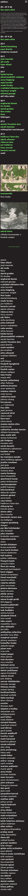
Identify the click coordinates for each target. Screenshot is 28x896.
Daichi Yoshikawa (9, 670)
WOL (2, 358)
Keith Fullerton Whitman (12, 821)
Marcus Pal (6, 426)
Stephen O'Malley (9, 708)
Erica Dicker (6, 810)
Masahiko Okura (8, 623)
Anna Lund (5, 498)
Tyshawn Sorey (8, 664)
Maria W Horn (7, 818)
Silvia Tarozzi (7, 331)
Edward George (8, 93)
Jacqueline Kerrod (9, 793)
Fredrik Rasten (7, 369)
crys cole (5, 651)
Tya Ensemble (7, 862)
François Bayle (8, 560)
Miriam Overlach (9, 796)
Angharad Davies (9, 103)
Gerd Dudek (6, 730)
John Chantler (7, 533)
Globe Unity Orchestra (11, 848)
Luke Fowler (6, 374)
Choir (3, 541)
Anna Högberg (7, 79)
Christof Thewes (8, 722)
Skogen (4, 525)
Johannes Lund (8, 467)
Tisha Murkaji (7, 697)
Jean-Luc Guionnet (9, 667)
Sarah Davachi (7, 446)
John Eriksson (7, 782)
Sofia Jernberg (8, 320)
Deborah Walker (8, 492)
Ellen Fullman (7, 383)
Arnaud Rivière (8, 563)
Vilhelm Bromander (10, 432)
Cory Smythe (7, 662)
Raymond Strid (8, 413)
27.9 (3, 121)
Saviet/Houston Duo (11, 124)
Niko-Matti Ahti (8, 435)
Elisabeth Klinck (8, 615)
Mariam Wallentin (9, 766)
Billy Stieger (6, 845)
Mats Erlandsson (9, 815)
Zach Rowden (7, 763)
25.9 (3, 43)
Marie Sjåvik (7, 769)
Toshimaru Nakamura (11, 448)
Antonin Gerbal (8, 495)
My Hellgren (6, 519)
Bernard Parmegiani (10, 569)
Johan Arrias (6, 801)
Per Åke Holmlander (10, 528)
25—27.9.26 (6, 7)
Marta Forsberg (8, 473)
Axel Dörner (6, 727)
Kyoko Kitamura (8, 812)
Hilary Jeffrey (7, 886)
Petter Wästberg (9, 558)
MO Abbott (6, 875)
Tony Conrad (7, 147)
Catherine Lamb (8, 396)
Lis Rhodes (5, 106)
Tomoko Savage (8, 684)
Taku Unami (6, 621)
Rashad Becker (8, 840)
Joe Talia (5, 629)
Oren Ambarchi (8, 388)
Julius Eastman (8, 823)
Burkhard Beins (8, 692)
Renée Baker (6, 755)
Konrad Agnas (7, 864)
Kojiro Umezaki (8, 758)
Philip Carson (7, 593)
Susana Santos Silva (10, 424)
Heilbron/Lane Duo (10, 136)
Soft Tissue (6, 361)
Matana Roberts (8, 391)
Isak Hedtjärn (7, 610)
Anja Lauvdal (7, 82)
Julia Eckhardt (7, 322)
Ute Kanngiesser (9, 484)
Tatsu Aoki (6, 752)
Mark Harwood (8, 738)
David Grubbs (7, 108)
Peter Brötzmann (9, 481)
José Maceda (7, 59)
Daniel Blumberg (9, 46)
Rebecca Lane (7, 142)
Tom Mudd (6, 618)
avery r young (7, 760)
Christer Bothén (8, 774)
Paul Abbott (6, 851)
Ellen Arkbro (7, 826)
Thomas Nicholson (9, 870)
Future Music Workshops (13, 853)
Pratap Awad (7, 831)
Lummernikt (6, 193)
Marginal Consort (9, 637)
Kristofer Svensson (10, 536)
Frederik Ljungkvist (10, 363)
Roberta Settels (8, 582)
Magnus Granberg (9, 522)
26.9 (3, 56)
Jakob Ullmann (8, 139)
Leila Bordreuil (7, 489)
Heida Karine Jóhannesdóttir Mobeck (12, 75)
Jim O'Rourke (7, 514)
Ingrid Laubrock (8, 804)
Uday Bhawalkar (8, 834)
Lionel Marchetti (8, 577)
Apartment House (9, 478)
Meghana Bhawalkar (11, 829)
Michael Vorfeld (8, 695)
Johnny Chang (7, 399)
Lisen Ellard (6, 64)
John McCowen (8, 585)
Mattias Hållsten (9, 355)
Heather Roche (8, 451)
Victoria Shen (7, 470)
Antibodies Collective (11, 632)
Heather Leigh (7, 736)
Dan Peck (5, 788)
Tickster (21, 24)
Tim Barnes (6, 402)
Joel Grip (5, 465)
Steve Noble (6, 415)
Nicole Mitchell (8, 744)
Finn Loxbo (6, 111)
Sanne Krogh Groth (10, 599)
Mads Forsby (7, 85)
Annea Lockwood (9, 437)
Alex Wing (5, 747)
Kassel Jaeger (7, 654)
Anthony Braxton (9, 385)
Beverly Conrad (8, 150)
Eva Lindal (5, 454)
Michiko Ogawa (8, 873)
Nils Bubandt (7, 596)
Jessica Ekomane (9, 588)
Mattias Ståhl (7, 799)
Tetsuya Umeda (8, 686)
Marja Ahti (6, 377)
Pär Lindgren (7, 440)
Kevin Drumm (7, 591)
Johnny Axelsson (9, 640)
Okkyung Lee (7, 506)
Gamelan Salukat (9, 884)
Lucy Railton (6, 878)
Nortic (17, 24)
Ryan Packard (7, 859)
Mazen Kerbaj (7, 689)
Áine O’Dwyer (7, 700)
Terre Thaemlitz (8, 476)
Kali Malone (6, 555)
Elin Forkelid (7, 530)
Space (3, 259)
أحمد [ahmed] (7, 404)
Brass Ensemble (8, 547)
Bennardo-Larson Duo (11, 517)
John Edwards (7, 353)
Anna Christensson (10, 779)
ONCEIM (4, 703)
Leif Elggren (6, 602)
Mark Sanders (7, 347)
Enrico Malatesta (9, 325)
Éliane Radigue (8, 372)
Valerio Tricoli (7, 675)
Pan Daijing (6, 678)
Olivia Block (6, 421)
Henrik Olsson (7, 508)
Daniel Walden (7, 881)
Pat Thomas (6, 366)
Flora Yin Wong (8, 566)
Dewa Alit (5, 837)
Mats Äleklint (7, 719)
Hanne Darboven (9, 552)
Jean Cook (5, 790)
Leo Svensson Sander (11, 457)
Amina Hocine (7, 613)
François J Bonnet (9, 785)
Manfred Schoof (8, 725)
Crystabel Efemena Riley (12, 88)
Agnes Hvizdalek (9, 673)
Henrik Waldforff (9, 733)
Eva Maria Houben (9, 550)
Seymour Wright (8, 90)
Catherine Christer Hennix (13, 429)
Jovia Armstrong (8, 749)
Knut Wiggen (7, 571)
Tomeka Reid (7, 443)
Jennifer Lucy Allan (9, 634)
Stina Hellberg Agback (11, 459)
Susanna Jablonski (9, 604)
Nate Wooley (7, 328)
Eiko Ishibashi (7, 626)
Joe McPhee (6, 350)
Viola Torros (6, 394)
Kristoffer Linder (9, 643)
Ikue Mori (5, 418)
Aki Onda (5, 61)
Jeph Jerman (7, 410)
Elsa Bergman (7, 607)
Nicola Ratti (6, 889)
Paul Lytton (6, 717)
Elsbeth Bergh (7, 645)
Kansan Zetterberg (10, 380)
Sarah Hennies (7, 126)
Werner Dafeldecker (10, 681)
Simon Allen (6, 511)
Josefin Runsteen (9, 462)
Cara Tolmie (6, 500)
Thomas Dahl (7, 706)
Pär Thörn (5, 317)
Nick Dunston (7, 659)
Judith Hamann (8, 487)
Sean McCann (7, 777)
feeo (3, 114)
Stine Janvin (6, 656)
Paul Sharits (6, 49)
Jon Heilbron (7, 144)
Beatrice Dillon (8, 580)
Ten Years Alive (8, 9)
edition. (4, 1)
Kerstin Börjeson (9, 544)
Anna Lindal (6, 771)
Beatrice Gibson (8, 741)
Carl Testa (5, 807)
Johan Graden (7, 867)
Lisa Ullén (5, 407)
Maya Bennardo (8, 539)
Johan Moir (6, 648)
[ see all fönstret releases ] (14, 246)
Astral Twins (6, 231)
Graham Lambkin (9, 842)
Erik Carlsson (7, 856)
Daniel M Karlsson (9, 574)
